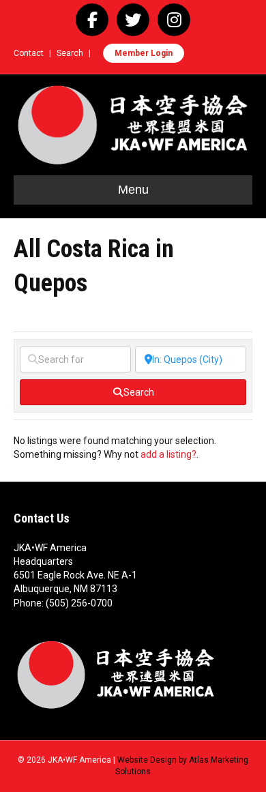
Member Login (144, 53)
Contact (29, 53)
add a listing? (168, 454)
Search (70, 53)
